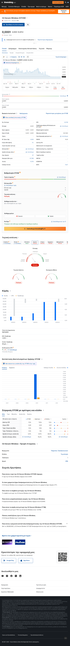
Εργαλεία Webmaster (7, 592)
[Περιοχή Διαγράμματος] (7, 57)
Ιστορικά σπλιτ (29, 52)
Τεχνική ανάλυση (9, 237)
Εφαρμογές (4, 585)
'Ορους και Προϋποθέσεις (8, 635)
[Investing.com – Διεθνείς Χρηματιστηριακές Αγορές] (10, 2)
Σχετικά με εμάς (41, 585)
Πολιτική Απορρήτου (23, 635)
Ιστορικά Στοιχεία (20, 52)
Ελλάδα (23, 6)
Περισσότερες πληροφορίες (45, 39)
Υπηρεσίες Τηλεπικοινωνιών (59, 450)
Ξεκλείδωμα (63, 96)
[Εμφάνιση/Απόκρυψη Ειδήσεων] (28, 57)
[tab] (7, 243)
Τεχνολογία (64, 454)
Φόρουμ (49, 48)
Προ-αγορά (31, 6)
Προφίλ (12, 52)
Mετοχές (4, 6)
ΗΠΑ (66, 461)
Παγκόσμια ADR (59, 6)
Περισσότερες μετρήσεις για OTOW (57, 113)
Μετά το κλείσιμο (41, 6)
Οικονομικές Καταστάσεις (27, 48)
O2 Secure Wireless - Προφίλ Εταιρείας (19, 444)
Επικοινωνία (39, 592)
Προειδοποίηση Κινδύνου (37, 635)
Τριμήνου (12, 367)
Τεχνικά (41, 48)
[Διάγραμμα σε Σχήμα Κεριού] (4, 57)
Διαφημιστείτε (40, 588)
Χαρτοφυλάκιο (5, 588)
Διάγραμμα (12, 48)
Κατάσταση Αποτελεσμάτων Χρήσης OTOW (21, 359)
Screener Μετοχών (14, 6)
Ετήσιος (4, 367)
